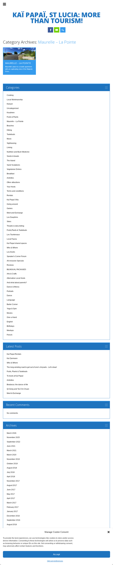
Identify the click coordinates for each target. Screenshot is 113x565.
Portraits (10, 291)
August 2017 (12, 485)
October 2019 (12, 464)
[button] (108, 532)
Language (11, 300)
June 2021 (11, 446)
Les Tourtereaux (13, 235)
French (9, 335)
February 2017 (13, 507)
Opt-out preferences (55, 561)
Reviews (10, 265)
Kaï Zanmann (12, 358)
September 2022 (13, 442)
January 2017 (12, 511)
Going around (12, 204)
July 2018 (11, 472)
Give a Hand (12, 317)
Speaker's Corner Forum (16, 256)
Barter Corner (12, 304)
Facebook (50, 30)
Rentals (10, 195)
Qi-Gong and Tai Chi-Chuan (18, 389)
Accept (56, 554)
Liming (9, 147)
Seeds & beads (13, 156)
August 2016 (12, 524)
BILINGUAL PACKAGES (16, 269)
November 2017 (13, 481)
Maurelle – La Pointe (18, 63)
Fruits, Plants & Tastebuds (17, 371)
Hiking (9, 130)
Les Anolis (11, 252)
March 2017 (11, 503)
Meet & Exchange (14, 393)
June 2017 (11, 490)
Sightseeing (11, 143)
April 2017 (11, 498)
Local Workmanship (15, 100)
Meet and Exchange (15, 213)
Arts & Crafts (12, 274)
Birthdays (10, 326)
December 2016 (13, 516)
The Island (11, 161)
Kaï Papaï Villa (13, 200)
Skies (9, 221)
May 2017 (11, 494)
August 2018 (12, 468)
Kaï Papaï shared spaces (17, 243)
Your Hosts (11, 187)
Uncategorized (13, 108)
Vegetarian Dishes (14, 169)
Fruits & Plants (12, 117)
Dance (9, 295)
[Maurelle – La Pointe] (19, 59)
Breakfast (10, 174)
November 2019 (13, 459)
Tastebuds (11, 134)
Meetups (10, 330)
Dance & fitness (13, 287)
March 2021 (11, 450)
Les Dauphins (12, 217)
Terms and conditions (15, 191)
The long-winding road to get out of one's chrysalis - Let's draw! (32, 367)
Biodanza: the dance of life (17, 385)
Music (9, 139)
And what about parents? (17, 283)
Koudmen (11, 113)
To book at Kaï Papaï (15, 376)
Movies (10, 313)
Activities (10, 178)
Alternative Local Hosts (16, 278)
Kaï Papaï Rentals (14, 354)
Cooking (10, 95)
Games (10, 208)
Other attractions (13, 182)
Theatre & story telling (15, 226)
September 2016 (13, 520)
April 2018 (11, 477)
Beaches (10, 126)
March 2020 (11, 455)
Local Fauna (12, 239)
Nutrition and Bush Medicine (18, 152)
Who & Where (12, 248)
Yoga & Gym (12, 309)
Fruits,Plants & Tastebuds (17, 230)
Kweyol (10, 104)
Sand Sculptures (13, 165)
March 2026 (11, 433)
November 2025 (13, 437)
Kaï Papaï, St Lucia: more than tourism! (56, 17)
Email (56, 30)
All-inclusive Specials (15, 261)
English (10, 322)
